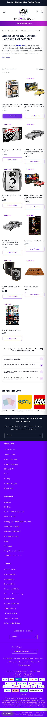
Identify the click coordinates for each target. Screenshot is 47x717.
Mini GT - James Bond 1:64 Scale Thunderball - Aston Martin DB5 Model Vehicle (10, 242)
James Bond (21, 45)
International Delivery (12, 531)
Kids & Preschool (10, 459)
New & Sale (8, 488)
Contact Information (11, 603)
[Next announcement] (43, 3)
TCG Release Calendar (13, 556)
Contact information (24, 665)
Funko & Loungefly (11, 464)
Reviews (7, 507)
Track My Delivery (11, 618)
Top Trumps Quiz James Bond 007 (11, 196)
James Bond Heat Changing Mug (11, 287)
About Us (7, 502)
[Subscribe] (40, 435)
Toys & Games (9, 449)
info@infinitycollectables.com (35, 714)
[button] (4, 11)
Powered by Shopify (27, 658)
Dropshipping (9, 579)
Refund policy (13, 661)
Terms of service (24, 661)
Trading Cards (9, 454)
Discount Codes (10, 574)
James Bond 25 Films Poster (11, 330)
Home (4, 31)
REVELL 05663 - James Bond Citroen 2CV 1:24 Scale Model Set (34, 106)
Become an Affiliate (11, 589)
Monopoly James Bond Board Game (11, 150)
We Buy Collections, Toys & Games (17, 522)
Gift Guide (8, 546)
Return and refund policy (13, 594)
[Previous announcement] (4, 3)
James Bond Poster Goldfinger (34, 241)
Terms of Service (10, 613)
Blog (6, 541)
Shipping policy (35, 661)
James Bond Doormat (31, 286)
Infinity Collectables (14, 658)
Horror (6, 474)
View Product (34, 116)
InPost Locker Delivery (12, 623)
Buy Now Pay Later (11, 536)
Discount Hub (9, 584)
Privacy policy (39, 658)
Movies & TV (9, 469)
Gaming (7, 479)
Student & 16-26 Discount (14, 512)
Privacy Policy (9, 599)
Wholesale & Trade (11, 526)
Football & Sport (10, 484)
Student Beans (9, 517)
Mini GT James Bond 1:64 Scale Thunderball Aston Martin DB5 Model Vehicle (34, 151)
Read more (6, 57)
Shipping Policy (10, 608)
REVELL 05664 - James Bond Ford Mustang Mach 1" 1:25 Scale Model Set (33, 197)
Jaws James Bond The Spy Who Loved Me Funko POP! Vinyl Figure (12, 106)
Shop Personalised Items (13, 551)
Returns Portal (9, 569)
